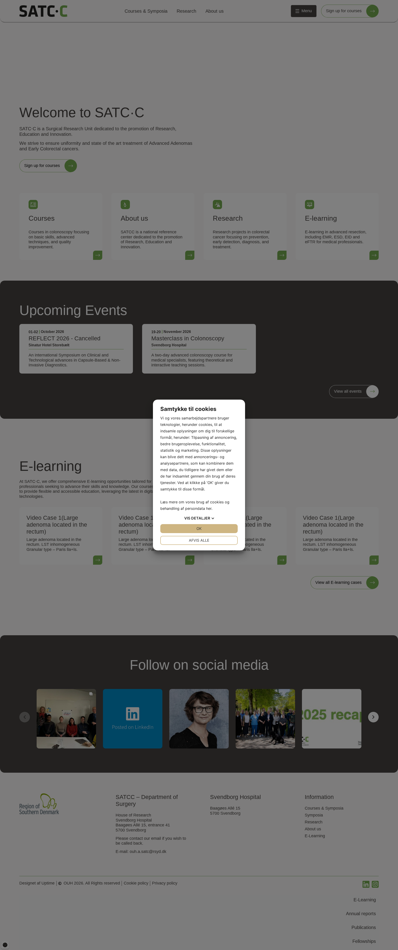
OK (199, 528)
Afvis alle (199, 540)
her (208, 508)
